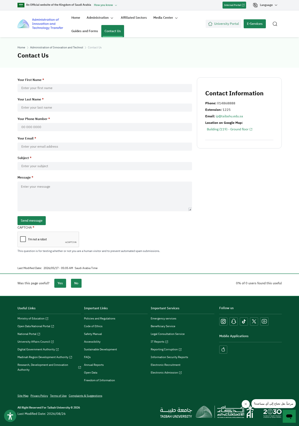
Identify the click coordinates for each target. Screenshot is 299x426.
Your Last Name (29, 99)
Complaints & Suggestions (85, 396)
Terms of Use (58, 396)
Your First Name (29, 79)
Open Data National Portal (33, 326)
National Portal (26, 334)
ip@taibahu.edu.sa (229, 116)
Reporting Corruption (164, 350)
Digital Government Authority (36, 350)
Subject (23, 158)
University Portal (226, 23)
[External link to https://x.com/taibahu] (254, 321)
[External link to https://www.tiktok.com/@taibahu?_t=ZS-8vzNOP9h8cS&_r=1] (244, 321)
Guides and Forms (84, 31)
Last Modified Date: (29, 268)
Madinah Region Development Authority (42, 357)
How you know (103, 5)
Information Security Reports (169, 357)
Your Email (25, 138)
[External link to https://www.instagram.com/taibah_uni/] (223, 321)
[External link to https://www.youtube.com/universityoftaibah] (264, 321)
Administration (98, 17)
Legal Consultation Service (168, 334)
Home (75, 17)
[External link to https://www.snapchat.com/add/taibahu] (233, 321)
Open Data (90, 372)
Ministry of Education (31, 319)
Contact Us (113, 31)
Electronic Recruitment (165, 365)
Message (24, 177)
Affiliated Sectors (134, 17)
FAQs (87, 357)
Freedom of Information (99, 380)
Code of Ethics (93, 326)
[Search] (275, 23)
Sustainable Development (100, 349)
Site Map (22, 396)
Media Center (163, 17)
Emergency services (163, 318)
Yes (60, 283)
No (76, 283)
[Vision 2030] (272, 411)
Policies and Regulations (99, 318)
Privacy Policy (39, 396)
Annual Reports (94, 365)
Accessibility (92, 342)
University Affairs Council (33, 342)
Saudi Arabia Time (86, 268)
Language (266, 5)
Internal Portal (232, 6)
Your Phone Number (32, 119)
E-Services (253, 24)
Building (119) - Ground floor (228, 129)
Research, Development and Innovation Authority (42, 368)
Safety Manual (93, 334)
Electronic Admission (164, 373)
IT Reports (157, 342)
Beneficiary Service (163, 326)
